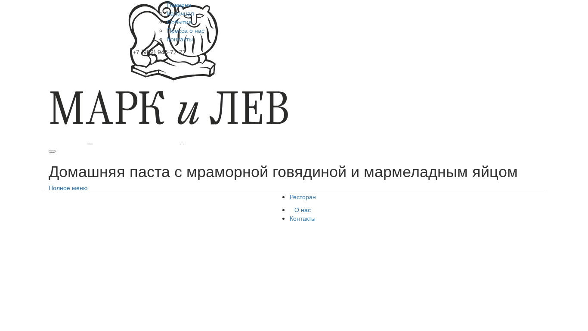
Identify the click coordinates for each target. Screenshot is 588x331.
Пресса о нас (185, 30)
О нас (302, 209)
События (179, 21)
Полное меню (68, 187)
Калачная (180, 13)
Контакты (180, 38)
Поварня (179, 4)
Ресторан (303, 196)
